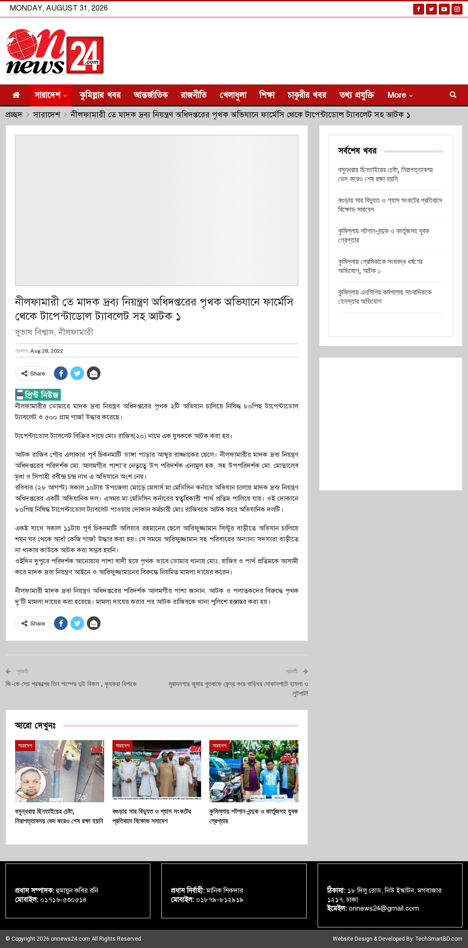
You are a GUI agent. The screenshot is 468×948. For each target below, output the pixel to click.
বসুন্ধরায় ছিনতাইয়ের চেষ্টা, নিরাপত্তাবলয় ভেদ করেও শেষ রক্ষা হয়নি (385, 174)
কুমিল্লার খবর (100, 95)
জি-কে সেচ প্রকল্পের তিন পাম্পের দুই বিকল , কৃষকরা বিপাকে (71, 684)
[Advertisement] (391, 424)
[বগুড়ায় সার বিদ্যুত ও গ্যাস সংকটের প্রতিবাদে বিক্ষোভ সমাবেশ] (157, 771)
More (397, 95)
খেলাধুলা (233, 95)
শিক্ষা (267, 95)
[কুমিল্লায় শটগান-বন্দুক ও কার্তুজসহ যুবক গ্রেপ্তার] (253, 771)
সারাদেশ (47, 95)
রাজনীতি (194, 95)
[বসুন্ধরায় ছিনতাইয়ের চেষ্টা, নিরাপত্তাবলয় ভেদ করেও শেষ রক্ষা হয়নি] (59, 771)
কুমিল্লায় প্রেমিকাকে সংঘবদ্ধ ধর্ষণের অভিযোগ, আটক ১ (380, 266)
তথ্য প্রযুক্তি (357, 95)
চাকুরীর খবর (307, 95)
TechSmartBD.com (439, 939)
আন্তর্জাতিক (151, 95)
